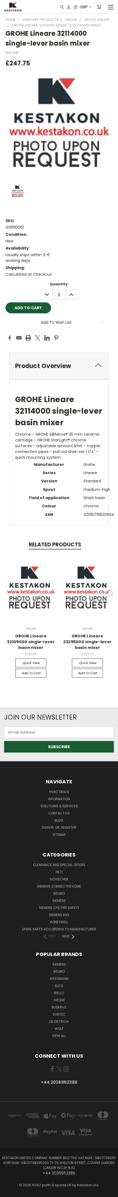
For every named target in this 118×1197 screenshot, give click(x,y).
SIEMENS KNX (59, 915)
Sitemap (59, 834)
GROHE (59, 1000)
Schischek (59, 879)
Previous (6, 593)
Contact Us (59, 813)
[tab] (59, 366)
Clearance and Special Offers (59, 864)
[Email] (19, 338)
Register (68, 827)
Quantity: (59, 284)
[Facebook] (9, 338)
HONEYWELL (59, 922)
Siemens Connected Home (59, 886)
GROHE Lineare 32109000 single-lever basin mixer (31, 641)
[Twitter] (37, 338)
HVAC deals (59, 791)
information (59, 799)
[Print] (28, 338)
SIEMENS (59, 900)
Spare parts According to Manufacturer (59, 929)
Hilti (59, 872)
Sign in (48, 827)
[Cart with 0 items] (99, 7)
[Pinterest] (56, 338)
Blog (59, 820)
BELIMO (59, 893)
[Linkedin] (47, 338)
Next (112, 593)
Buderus (59, 1007)
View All (59, 1035)
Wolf (59, 1028)
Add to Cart (30, 673)
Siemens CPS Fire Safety (59, 907)
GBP (84, 7)
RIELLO (59, 993)
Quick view (31, 662)
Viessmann (59, 978)
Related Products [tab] (55, 544)
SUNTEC (59, 1014)
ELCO (59, 985)
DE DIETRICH (59, 1021)
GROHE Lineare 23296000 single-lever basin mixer (87, 641)
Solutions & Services (59, 806)
